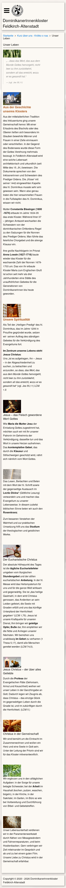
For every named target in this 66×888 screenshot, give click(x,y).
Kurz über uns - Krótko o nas (32, 35)
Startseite (8, 35)
